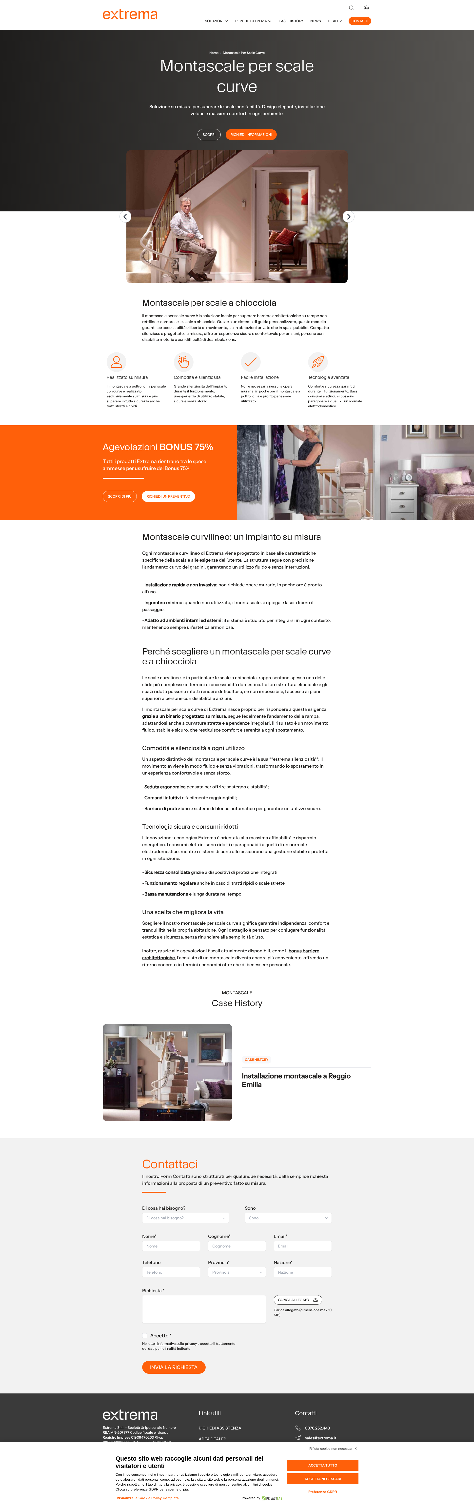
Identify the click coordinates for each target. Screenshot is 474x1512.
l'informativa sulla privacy (176, 1343)
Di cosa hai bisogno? (163, 1208)
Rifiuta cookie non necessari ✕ (333, 1449)
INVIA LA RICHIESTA (174, 1367)
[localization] (366, 8)
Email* (281, 1236)
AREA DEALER (212, 1438)
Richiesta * (153, 1290)
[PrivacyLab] (271, 1498)
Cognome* (219, 1236)
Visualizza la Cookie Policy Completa (148, 1498)
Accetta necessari (322, 1479)
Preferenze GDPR (322, 1492)
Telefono (151, 1262)
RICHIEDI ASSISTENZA (220, 1428)
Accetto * (161, 1336)
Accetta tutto (322, 1465)
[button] (366, 8)
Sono (250, 1208)
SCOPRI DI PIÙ (120, 496)
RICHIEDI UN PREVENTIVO (168, 496)
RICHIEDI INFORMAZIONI (251, 134)
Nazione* (283, 1262)
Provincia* (219, 1262)
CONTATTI (360, 21)
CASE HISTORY (291, 21)
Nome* (149, 1236)
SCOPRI (209, 134)
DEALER (335, 21)
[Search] (351, 8)
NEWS (315, 21)
